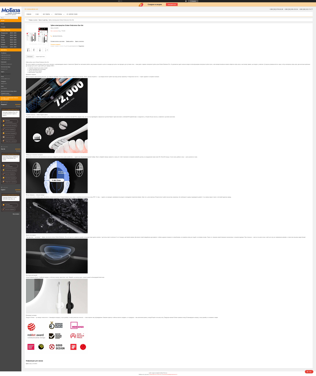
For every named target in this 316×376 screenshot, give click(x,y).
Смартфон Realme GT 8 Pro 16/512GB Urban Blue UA (10, 198)
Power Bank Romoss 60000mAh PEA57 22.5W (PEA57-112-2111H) (10, 158)
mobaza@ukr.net (5, 78)
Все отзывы (16, 214)
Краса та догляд (43, 20)
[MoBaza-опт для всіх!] (10, 11)
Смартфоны (58, 14)
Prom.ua (165, 373)
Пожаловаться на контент (155, 374)
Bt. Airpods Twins (72, 14)
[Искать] (19, 18)
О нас (2, 23)
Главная (28, 14)
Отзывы (3, 27)
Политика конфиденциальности (169, 374)
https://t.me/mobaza (6, 95)
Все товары (46, 14)
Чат (310, 371)
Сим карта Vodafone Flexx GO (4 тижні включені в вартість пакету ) (10, 114)
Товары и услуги (33, 20)
